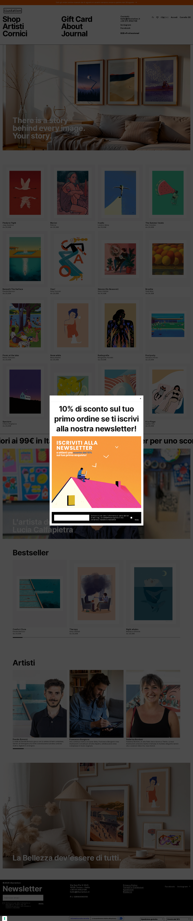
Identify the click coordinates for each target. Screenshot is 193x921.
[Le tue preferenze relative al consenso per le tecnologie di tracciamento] (4, 918)
